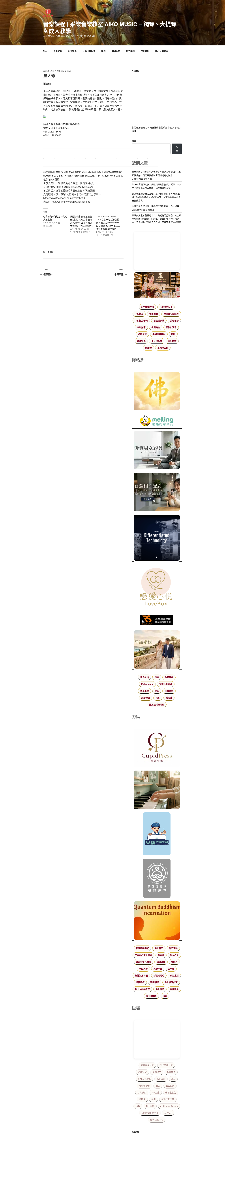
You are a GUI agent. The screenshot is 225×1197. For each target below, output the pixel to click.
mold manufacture (169, 1106)
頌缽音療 (161, 962)
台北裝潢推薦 (171, 982)
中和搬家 (139, 314)
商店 (157, 677)
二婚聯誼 (169, 691)
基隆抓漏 (141, 341)
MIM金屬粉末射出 (150, 1113)
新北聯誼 (160, 989)
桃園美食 (155, 327)
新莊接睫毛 (159, 975)
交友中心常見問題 (143, 955)
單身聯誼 (144, 691)
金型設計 (170, 1085)
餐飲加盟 (153, 314)
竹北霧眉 (145, 50)
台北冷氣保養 (88, 50)
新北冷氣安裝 (144, 1079)
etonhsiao (66, 71)
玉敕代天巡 (163, 348)
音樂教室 (142, 1072)
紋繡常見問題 (141, 975)
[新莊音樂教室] (157, 790)
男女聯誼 (159, 948)
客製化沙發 (171, 327)
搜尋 (134, 140)
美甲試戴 (172, 341)
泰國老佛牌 (170, 1092)
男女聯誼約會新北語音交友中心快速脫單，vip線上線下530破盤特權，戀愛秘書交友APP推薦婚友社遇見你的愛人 (156, 197)
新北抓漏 (72, 50)
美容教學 (174, 320)
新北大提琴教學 (142, 989)
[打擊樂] (157, 421)
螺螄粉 (148, 348)
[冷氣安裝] (157, 834)
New (45, 50)
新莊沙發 (161, 1079)
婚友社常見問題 (156, 704)
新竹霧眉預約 (138, 127)
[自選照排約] (157, 492)
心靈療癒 (169, 677)
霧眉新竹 (116, 50)
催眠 (165, 996)
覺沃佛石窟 (156, 341)
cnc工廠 (155, 1092)
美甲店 (171, 968)
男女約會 (174, 955)
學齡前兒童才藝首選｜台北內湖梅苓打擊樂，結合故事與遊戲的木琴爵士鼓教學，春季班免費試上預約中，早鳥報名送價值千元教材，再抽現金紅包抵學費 (156, 219)
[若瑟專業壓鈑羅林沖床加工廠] (157, 620)
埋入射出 (144, 677)
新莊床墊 (171, 1072)
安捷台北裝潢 (165, 684)
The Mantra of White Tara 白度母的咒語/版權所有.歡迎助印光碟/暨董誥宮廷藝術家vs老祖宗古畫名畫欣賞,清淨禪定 (108, 222)
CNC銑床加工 (166, 1065)
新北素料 (150, 1106)
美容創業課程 (158, 334)
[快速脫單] (157, 650)
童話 (157, 691)
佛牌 (158, 1085)
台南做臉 (142, 334)
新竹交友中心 (156, 1119)
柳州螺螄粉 (151, 996)
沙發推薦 (174, 975)
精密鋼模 (154, 982)
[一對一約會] (157, 450)
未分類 (50, 252)
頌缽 (173, 334)
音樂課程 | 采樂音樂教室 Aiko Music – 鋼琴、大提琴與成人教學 (109, 27)
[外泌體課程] (157, 285)
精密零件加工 (147, 1065)
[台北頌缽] (157, 879)
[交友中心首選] (157, 748)
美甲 (153, 1099)
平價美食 (174, 989)
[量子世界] (157, 921)
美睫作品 (158, 968)
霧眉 (103, 50)
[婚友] (157, 587)
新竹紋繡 (163, 127)
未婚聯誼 (145, 697)
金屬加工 (156, 1072)
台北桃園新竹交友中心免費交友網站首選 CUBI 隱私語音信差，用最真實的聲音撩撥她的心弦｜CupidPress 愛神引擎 (156, 175)
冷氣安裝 (57, 50)
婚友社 (169, 697)
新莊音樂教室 (161, 50)
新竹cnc (168, 1113)
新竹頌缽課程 (147, 307)
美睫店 (174, 962)
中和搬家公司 (141, 320)
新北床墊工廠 (167, 1099)
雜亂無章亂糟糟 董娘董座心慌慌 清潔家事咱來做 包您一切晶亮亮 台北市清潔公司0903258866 (81, 221)
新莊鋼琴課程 (142, 948)
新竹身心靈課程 (171, 314)
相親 (138, 1106)
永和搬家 (141, 327)
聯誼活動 (173, 948)
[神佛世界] (157, 391)
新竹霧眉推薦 (151, 127)
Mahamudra (147, 684)
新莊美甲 (172, 127)
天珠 (158, 697)
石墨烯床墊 (159, 320)
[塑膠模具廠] (157, 538)
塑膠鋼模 (140, 982)
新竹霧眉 (130, 50)
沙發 (173, 1079)
